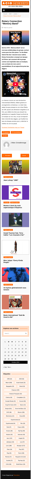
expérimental (10, 423)
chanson (15, 390)
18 (19, 352)
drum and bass (20, 408)
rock (21, 453)
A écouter (6, 202)
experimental (15, 419)
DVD (9, 412)
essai (22, 416)
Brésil (22, 386)
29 (8, 359)
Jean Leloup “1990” (10, 180)
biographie (10, 386)
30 (12, 359)
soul (6, 135)
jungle (21, 438)
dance (23, 405)
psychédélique (17, 132)
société (9, 460)
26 (22, 355)
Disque (8, 408)
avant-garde (20, 382)
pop (21, 449)
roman (8, 456)
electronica (10, 416)
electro (21, 412)
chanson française (15, 393)
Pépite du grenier (8, 27)
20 (26, 352)
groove (9, 430)
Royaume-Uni (20, 456)
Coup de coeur (10, 405)
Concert (22, 401)
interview (21, 434)
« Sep (5, 367)
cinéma (9, 397)
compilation (21, 397)
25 (19, 355)
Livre (9, 445)
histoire (9, 434)
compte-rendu (10, 401)
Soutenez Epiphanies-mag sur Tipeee (13, 127)
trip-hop (21, 460)
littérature (10, 442)
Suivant (24, 155)
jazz (9, 438)
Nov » (9, 367)
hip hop (21, 430)
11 (19, 348)
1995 (9, 379)
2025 (21, 379)
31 (15, 359)
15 (8, 352)
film (22, 423)
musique (7, 132)
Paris (9, 449)
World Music (20, 464)
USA (8, 464)
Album (9, 382)
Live (22, 442)
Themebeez (17, 475)
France (21, 427)
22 (8, 355)
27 (26, 355)
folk (9, 427)
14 (5, 352)
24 (15, 355)
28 (5, 359)
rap (9, 453)
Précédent (7, 155)
